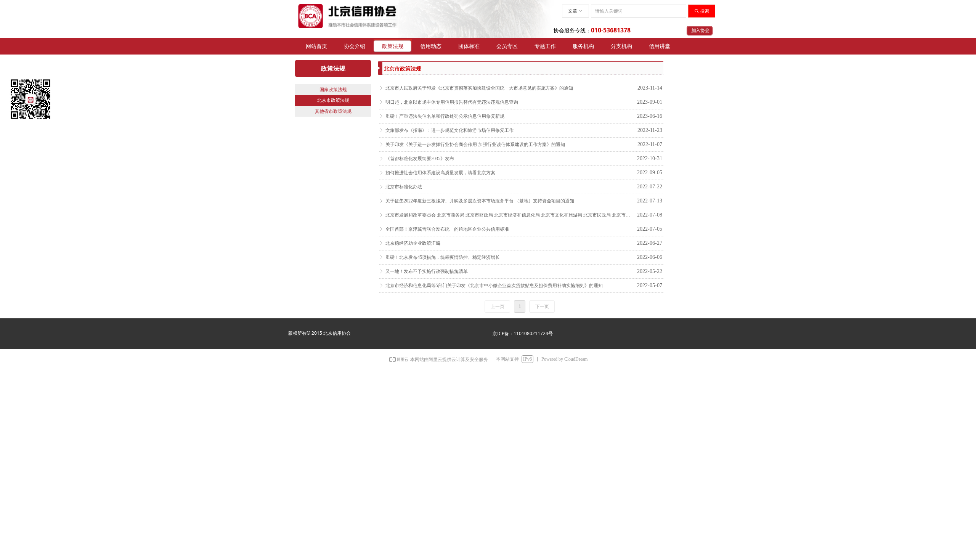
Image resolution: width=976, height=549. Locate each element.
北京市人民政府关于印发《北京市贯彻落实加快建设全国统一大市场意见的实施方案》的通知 (479, 88)
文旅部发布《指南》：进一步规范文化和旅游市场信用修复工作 (449, 130)
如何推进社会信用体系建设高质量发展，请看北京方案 (440, 172)
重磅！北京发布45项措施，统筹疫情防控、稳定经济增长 (442, 257)
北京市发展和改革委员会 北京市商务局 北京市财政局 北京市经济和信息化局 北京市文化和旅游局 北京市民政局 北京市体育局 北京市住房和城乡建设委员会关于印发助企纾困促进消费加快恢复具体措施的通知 (509, 215)
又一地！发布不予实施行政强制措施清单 (426, 271)
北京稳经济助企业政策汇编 (412, 243)
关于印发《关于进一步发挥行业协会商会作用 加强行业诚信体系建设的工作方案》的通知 (475, 144)
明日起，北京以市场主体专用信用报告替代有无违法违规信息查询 (451, 102)
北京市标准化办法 (403, 186)
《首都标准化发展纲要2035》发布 (419, 158)
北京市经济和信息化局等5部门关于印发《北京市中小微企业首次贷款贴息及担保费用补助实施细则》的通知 (494, 285)
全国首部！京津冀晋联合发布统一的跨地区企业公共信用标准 (447, 229)
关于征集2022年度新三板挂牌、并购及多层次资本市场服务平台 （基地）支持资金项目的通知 (479, 201)
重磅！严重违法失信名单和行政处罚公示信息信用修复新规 (444, 116)
